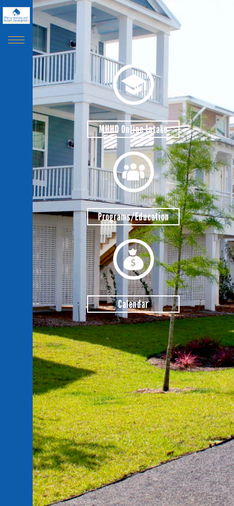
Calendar (133, 304)
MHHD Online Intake (133, 129)
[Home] (16, 15)
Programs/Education (133, 216)
